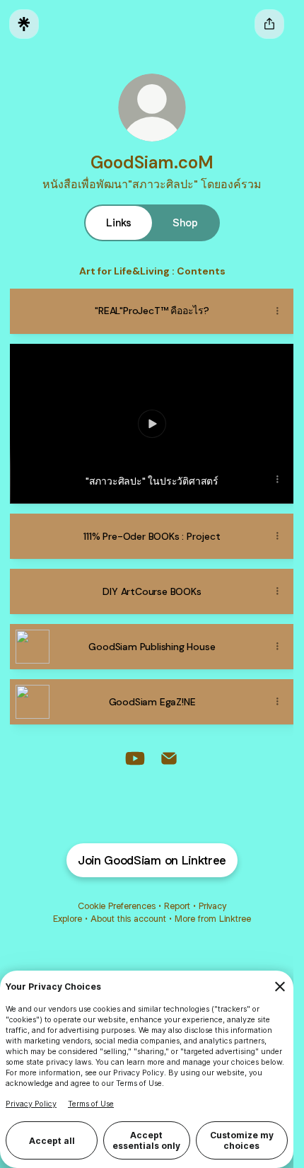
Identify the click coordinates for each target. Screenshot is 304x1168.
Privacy (212, 906)
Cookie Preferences (117, 906)
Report (177, 906)
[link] (135, 758)
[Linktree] (24, 24)
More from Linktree (213, 919)
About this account (128, 919)
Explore (67, 919)
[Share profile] (269, 24)
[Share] (277, 311)
